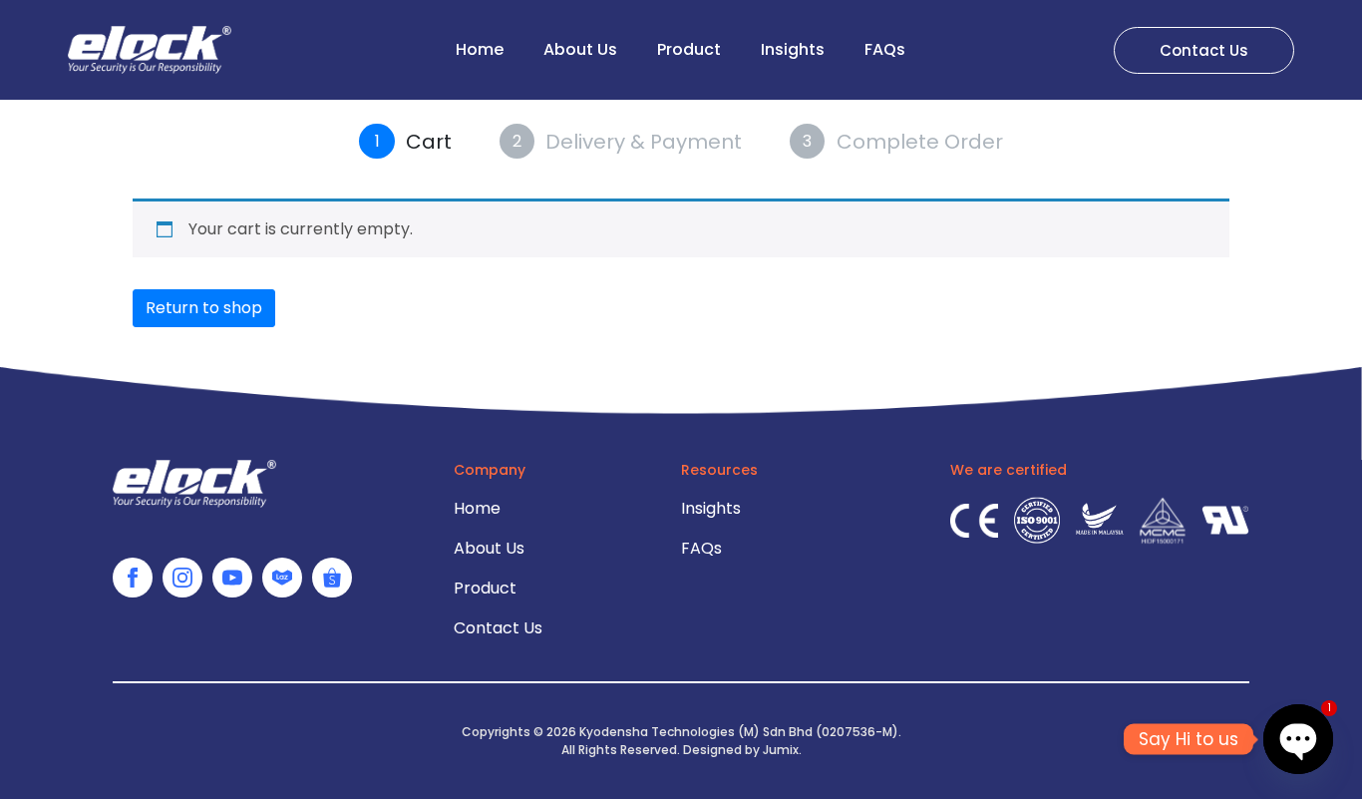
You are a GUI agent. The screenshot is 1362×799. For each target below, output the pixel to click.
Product (689, 49)
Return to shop (204, 307)
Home (480, 49)
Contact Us (498, 627)
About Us (580, 49)
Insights (793, 49)
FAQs (884, 49)
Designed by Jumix (741, 749)
